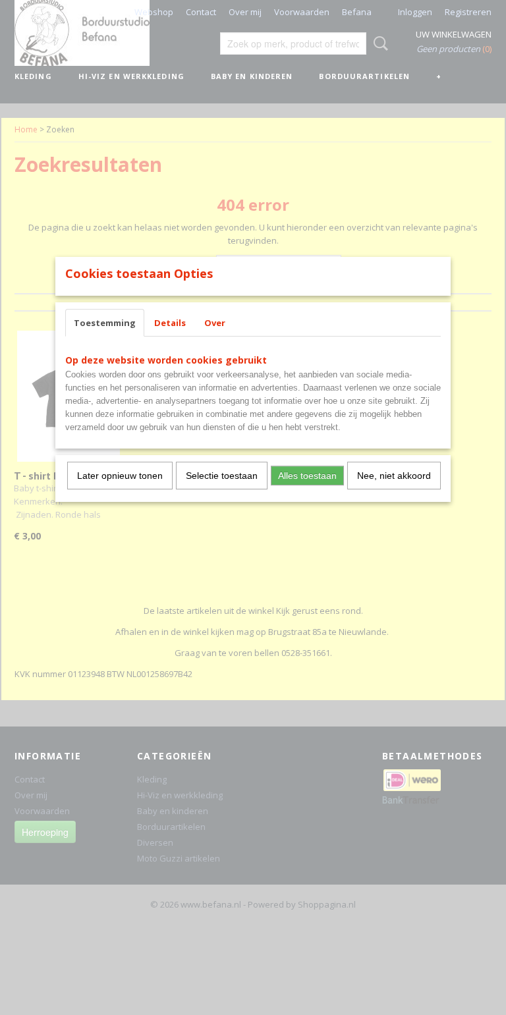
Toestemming (105, 323)
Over (214, 323)
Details (170, 323)
